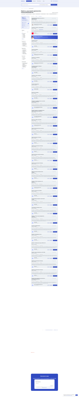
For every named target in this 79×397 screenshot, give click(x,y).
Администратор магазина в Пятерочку (37, 269)
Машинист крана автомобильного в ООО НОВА (38, 252)
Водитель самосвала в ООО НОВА (37, 190)
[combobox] (30, 4)
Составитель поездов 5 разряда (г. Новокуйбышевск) (37, 66)
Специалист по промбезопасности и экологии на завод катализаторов (38, 101)
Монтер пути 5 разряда (35, 92)
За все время (40, 16)
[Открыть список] (38, 4)
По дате (36, 16)
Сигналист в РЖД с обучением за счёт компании (37, 181)
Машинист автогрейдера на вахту (37, 234)
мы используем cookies (69, 395)
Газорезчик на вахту (35, 40)
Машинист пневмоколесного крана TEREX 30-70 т (39, 243)
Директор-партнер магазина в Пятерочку (38, 128)
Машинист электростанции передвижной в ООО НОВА (38, 216)
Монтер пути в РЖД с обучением (36, 119)
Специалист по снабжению (36, 57)
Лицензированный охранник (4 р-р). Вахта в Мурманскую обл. (38, 18)
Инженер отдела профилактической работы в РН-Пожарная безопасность (38, 278)
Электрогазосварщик (35, 49)
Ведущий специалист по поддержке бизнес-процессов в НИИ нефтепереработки (38, 110)
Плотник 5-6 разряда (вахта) (36, 225)
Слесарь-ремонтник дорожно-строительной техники (38, 199)
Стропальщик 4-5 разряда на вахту (37, 207)
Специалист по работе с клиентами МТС (37, 27)
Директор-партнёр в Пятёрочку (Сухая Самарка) (37, 172)
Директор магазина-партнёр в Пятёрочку (38, 154)
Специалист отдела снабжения (36, 75)
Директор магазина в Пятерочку (36, 137)
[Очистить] (37, 4)
